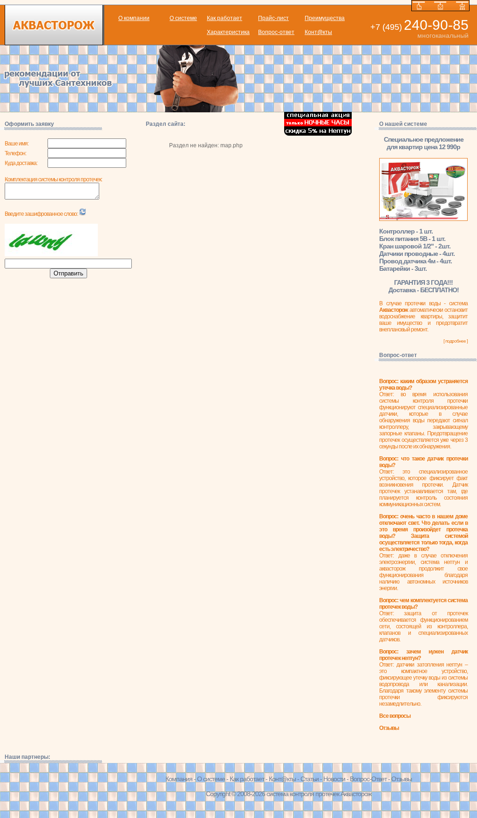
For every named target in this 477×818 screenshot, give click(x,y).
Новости (334, 779)
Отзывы (401, 779)
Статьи (309, 779)
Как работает (224, 18)
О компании (134, 18)
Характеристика (228, 32)
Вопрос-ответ (276, 32)
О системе (183, 18)
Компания (178, 779)
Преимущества (325, 18)
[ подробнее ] (455, 341)
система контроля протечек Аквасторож (318, 793)
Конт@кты (318, 32)
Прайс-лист (273, 18)
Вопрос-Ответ (368, 779)
